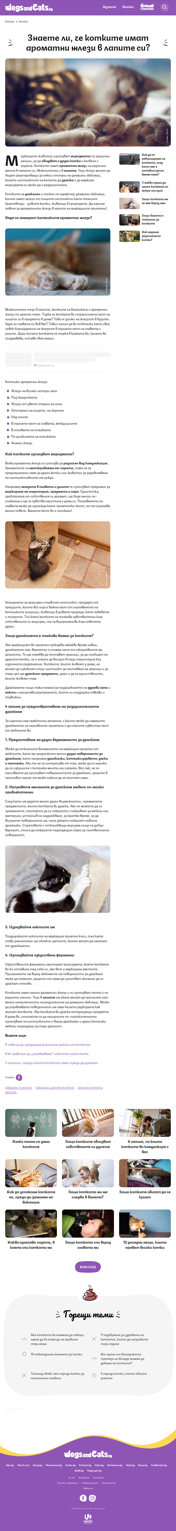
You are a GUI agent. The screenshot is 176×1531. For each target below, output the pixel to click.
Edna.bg (99, 1465)
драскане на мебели (90, 1087)
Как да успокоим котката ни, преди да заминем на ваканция (31, 1196)
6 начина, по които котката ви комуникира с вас (145, 1146)
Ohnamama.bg (54, 1465)
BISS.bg (79, 1470)
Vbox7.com (23, 1465)
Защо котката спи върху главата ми (88, 1244)
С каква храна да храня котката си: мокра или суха (155, 186)
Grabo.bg (70, 1465)
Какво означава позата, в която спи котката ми (31, 1244)
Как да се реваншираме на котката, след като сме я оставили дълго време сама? (153, 164)
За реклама (84, 1477)
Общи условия (99, 1508)
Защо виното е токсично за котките (152, 219)
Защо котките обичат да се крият (145, 1194)
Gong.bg (37, 1465)
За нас (72, 1477)
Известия (88, 1488)
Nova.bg (142, 1465)
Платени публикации (67, 1482)
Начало (9, 21)
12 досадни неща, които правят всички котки (145, 1244)
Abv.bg (10, 1465)
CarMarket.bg (159, 1465)
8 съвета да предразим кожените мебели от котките (47, 1044)
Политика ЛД (108, 1482)
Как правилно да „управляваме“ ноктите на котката (47, 1053)
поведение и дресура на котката (55, 1087)
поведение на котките (18, 1087)
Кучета (109, 6)
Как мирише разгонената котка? (151, 236)
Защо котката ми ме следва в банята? (88, 1194)
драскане (11, 1092)
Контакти (98, 1477)
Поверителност (90, 1482)
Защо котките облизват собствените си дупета (88, 1143)
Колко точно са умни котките (31, 1143)
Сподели (10, 1077)
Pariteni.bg (85, 1465)
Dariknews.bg (114, 1465)
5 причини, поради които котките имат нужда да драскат (51, 1062)
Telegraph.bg (94, 1470)
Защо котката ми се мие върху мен (155, 201)
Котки (128, 6)
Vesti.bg (130, 1465)
